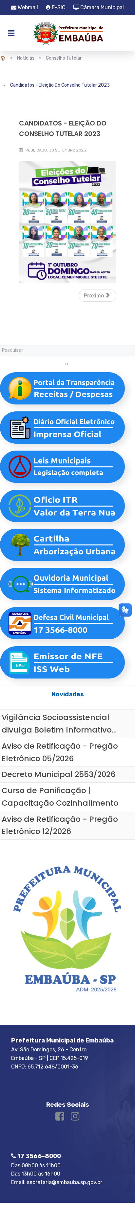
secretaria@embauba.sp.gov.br (64, 1182)
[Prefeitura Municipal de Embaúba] (67, 33)
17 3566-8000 (38, 1156)
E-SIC (58, 7)
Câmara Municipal (101, 7)
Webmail (27, 7)
